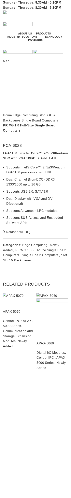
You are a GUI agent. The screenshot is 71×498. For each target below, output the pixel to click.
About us (9, 410)
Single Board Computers (39, 120)
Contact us (53, 45)
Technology (11, 465)
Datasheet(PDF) (17, 232)
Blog (6, 424)
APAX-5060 (45, 343)
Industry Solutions (16, 458)
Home (8, 115)
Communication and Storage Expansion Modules (18, 336)
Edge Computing (26, 115)
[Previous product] (58, 137)
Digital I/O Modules (50, 352)
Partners (9, 417)
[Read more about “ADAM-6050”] (6, 376)
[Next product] (66, 137)
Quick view (8, 303)
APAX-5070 (12, 311)
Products (9, 451)
